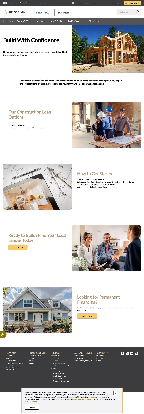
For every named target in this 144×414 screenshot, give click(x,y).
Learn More (89, 316)
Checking (56, 358)
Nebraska (100, 356)
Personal (42, 12)
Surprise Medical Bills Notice (16, 364)
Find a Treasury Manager (83, 361)
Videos (31, 366)
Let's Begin (20, 247)
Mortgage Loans (59, 363)
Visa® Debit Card (59, 376)
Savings (55, 361)
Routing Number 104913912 (12, 369)
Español (118, 3)
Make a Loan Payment (61, 366)
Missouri (99, 358)
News (31, 361)
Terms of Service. (31, 402)
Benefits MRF (13, 361)
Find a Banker (79, 358)
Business (63, 12)
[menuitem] (43, 12)
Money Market (58, 373)
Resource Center (38, 353)
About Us (90, 3)
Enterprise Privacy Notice (81, 399)
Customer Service (107, 3)
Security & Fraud (35, 356)
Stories (31, 363)
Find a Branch (81, 3)
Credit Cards (57, 378)
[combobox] (126, 12)
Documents (33, 358)
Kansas (99, 361)
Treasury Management (61, 381)
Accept (32, 407)
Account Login (131, 3)
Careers (97, 3)
